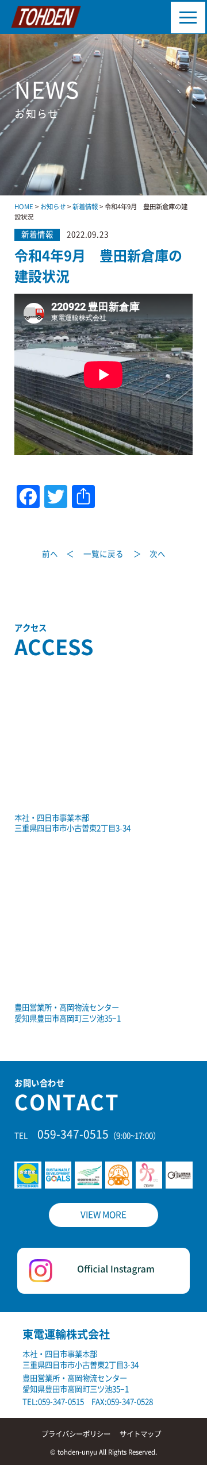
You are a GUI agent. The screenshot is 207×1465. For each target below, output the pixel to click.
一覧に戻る (103, 554)
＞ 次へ (149, 554)
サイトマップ (140, 1434)
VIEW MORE (103, 1214)
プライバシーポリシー (75, 1434)
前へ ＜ (58, 554)
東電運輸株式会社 (66, 1334)
